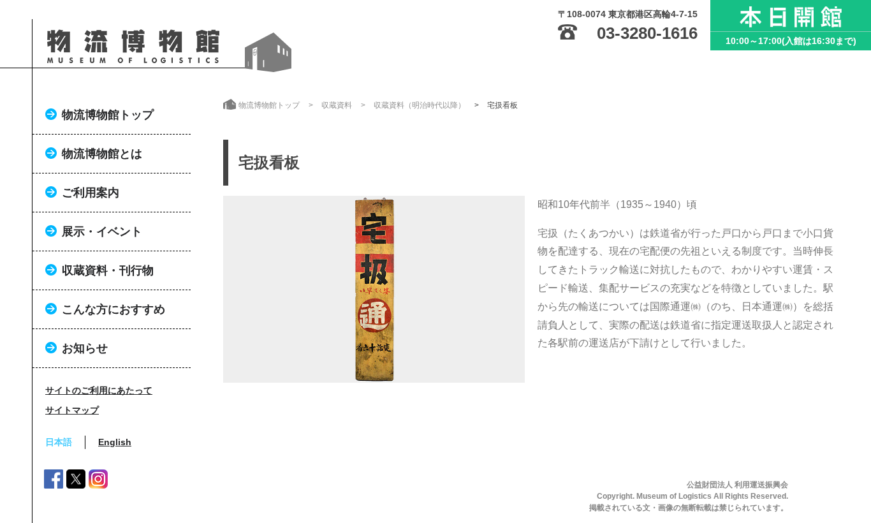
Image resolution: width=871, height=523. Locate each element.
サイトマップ (72, 410)
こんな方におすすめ (113, 309)
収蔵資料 (336, 105)
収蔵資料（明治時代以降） (419, 105)
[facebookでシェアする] (53, 481)
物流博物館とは (102, 153)
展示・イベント (102, 231)
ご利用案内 (90, 192)
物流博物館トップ (108, 114)
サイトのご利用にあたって (98, 390)
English (114, 442)
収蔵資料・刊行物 (108, 270)
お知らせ (85, 348)
